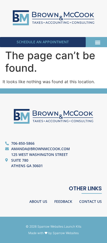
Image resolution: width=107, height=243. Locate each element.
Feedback (63, 201)
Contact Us (90, 201)
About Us (38, 201)
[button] (97, 42)
